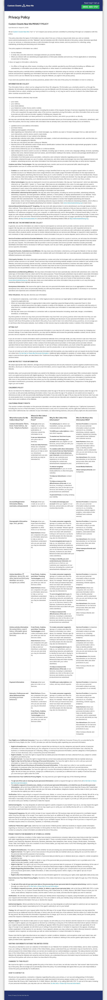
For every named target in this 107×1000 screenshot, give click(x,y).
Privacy (14, 995)
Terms (9, 995)
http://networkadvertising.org (78, 218)
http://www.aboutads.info (28, 218)
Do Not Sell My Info (23, 995)
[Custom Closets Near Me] (21, 6)
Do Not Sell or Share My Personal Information (34, 353)
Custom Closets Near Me (21, 32)
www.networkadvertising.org (72, 203)
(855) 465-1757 (90, 7)
